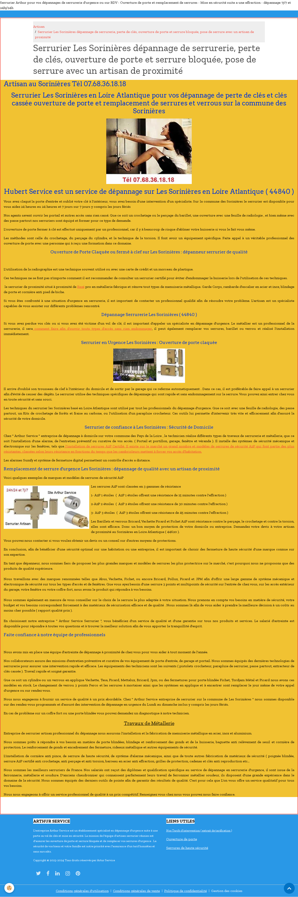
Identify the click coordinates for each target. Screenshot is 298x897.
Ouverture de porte (181, 839)
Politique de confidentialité (185, 891)
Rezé (80, 287)
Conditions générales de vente (136, 891)
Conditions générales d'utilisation (82, 891)
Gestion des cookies (226, 891)
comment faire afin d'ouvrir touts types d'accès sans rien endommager (92, 328)
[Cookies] (9, 888)
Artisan (39, 26)
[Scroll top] (289, 888)
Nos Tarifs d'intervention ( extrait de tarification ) (199, 830)
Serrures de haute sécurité (187, 848)
